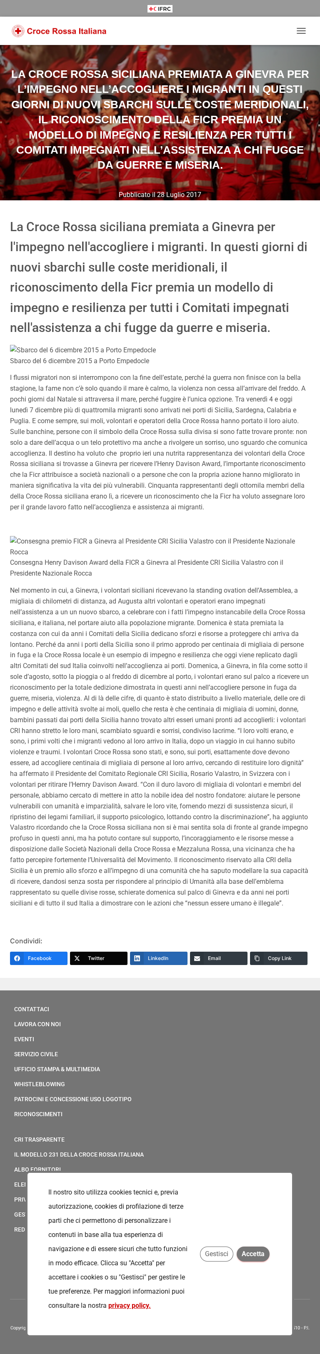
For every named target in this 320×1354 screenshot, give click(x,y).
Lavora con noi (37, 1024)
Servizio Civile (36, 1054)
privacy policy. (129, 1305)
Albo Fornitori (37, 1169)
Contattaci (31, 1009)
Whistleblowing (39, 1084)
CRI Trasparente (39, 1139)
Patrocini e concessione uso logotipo (73, 1099)
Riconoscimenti (38, 1114)
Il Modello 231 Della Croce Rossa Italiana (79, 1154)
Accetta (253, 1254)
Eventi (24, 1039)
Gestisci (217, 1254)
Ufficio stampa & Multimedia (57, 1069)
